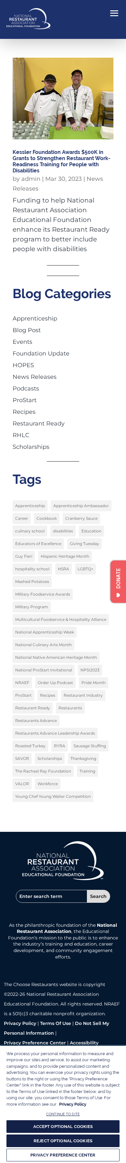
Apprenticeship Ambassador (81, 505)
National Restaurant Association (67, 928)
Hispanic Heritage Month (65, 556)
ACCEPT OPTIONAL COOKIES (63, 1126)
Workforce (47, 783)
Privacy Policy (20, 1023)
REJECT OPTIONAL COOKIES (63, 1140)
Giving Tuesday (84, 543)
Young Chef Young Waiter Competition (53, 796)
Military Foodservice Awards (42, 594)
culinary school (30, 531)
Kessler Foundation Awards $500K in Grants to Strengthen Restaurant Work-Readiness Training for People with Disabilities (61, 161)
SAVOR (22, 758)
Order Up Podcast (55, 682)
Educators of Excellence (38, 543)
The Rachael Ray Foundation (43, 771)
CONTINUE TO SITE (63, 1114)
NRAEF (22, 682)
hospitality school (32, 568)
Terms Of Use (55, 1023)
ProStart (25, 400)
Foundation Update (41, 353)
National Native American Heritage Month (56, 657)
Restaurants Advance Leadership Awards (55, 733)
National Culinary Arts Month (43, 644)
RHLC (21, 435)
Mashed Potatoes (32, 581)
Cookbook (47, 518)
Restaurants (70, 707)
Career (21, 518)
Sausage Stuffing (90, 745)
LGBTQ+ (85, 568)
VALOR (22, 783)
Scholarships (31, 446)
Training (87, 771)
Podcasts (26, 388)
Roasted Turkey (30, 745)
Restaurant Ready (39, 423)
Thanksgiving (83, 758)
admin (30, 178)
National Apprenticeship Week (44, 632)
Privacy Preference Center (35, 1043)
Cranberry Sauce (81, 518)
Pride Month (93, 682)
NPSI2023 (90, 670)
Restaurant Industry (83, 695)
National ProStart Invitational (43, 670)
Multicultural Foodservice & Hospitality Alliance (60, 619)
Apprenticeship (35, 318)
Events (22, 341)
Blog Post (27, 330)
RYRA (59, 745)
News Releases (35, 376)
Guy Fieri (23, 556)
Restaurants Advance (36, 720)
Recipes (24, 411)
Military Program (31, 606)
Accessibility (84, 1043)
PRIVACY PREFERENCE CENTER (62, 1155)
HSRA (63, 568)
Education (91, 531)
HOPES (23, 365)
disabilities (63, 531)
